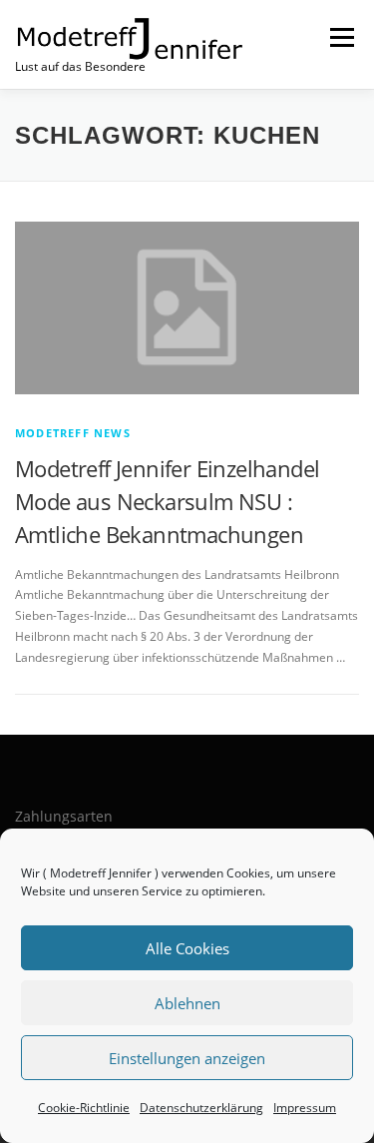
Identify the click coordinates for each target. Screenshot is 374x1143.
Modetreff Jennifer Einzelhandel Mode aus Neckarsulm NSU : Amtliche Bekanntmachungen (167, 501)
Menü (340, 37)
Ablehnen (187, 1003)
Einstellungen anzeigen (187, 1058)
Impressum (304, 1107)
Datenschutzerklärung (201, 1107)
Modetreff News (73, 432)
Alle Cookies (187, 948)
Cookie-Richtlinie (84, 1107)
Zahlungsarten (64, 816)
